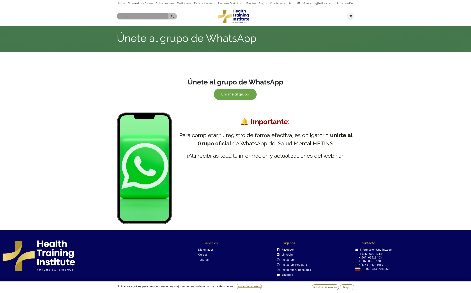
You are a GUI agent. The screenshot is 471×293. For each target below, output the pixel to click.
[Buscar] (172, 16)
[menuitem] (121, 3)
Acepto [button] (347, 287)
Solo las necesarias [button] (325, 287)
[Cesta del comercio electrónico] (350, 16)
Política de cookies (249, 286)
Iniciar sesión (345, 3)
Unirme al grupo (235, 94)
